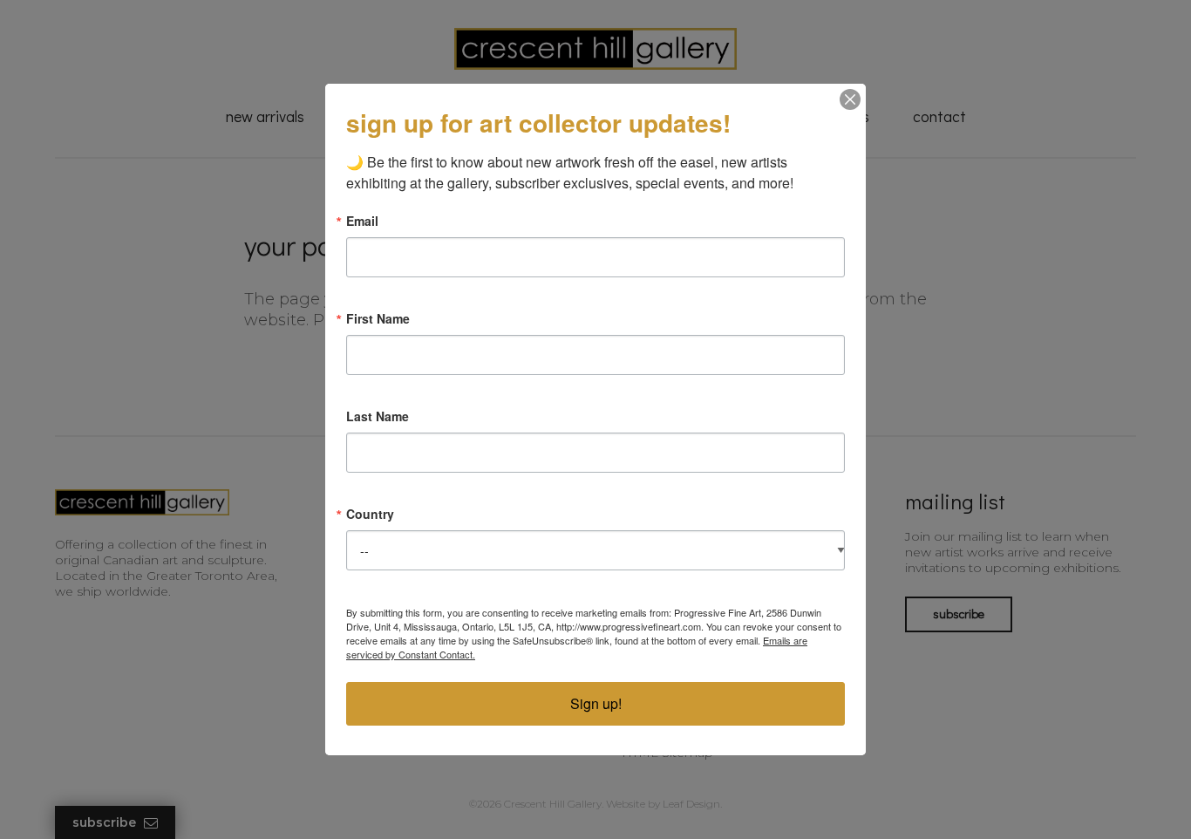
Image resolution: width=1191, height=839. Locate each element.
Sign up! (596, 703)
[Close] (850, 99)
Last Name (377, 416)
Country (370, 514)
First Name (378, 318)
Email (362, 221)
